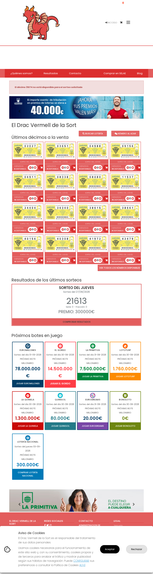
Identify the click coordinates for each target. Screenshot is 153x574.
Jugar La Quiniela (28, 425)
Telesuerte (118, 525)
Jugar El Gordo (60, 383)
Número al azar (126, 133)
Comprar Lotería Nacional (28, 474)
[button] (19, 111)
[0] (122, 22)
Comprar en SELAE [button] (115, 73)
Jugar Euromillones (27, 383)
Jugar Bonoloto (125, 425)
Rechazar (136, 549)
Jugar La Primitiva (92, 376)
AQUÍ (82, 565)
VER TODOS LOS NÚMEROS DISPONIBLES (119, 267)
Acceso (112, 22)
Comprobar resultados (76, 321)
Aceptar (110, 549)
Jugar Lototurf (125, 376)
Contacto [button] (75, 73)
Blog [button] (140, 73)
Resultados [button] (51, 73)
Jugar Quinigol (60, 425)
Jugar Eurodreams (93, 425)
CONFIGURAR (81, 561)
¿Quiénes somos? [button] (21, 73)
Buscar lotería (94, 133)
